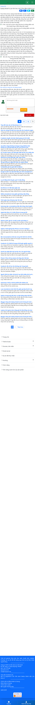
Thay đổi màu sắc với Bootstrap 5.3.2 (11, 125)
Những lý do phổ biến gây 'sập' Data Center (13, 157)
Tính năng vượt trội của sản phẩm (13, 370)
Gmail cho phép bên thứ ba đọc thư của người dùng (15, 251)
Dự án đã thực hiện (9, 356)
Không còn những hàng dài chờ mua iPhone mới (14, 147)
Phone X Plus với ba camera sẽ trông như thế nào (15, 258)
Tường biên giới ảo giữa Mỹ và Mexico (11, 167)
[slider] (10, 108)
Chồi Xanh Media (20, 676)
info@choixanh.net (6, 671)
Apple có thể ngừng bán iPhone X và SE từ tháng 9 (15, 228)
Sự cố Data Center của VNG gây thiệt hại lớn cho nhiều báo (17, 152)
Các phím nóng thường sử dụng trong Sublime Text (15, 146)
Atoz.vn (3, 678)
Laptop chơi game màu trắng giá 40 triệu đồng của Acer (16, 310)
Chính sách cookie (6, 685)
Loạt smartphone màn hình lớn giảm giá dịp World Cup (16, 289)
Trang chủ (6, 337)
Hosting (5, 360)
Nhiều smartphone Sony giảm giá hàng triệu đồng (15, 194)
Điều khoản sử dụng (6, 683)
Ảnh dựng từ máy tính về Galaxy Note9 (10, 87)
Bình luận (23, 109)
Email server (6, 351)
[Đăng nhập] (27, 2)
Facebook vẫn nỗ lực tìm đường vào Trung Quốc (14, 266)
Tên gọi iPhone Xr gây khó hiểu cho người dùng (14, 162)
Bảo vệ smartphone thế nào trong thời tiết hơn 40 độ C (16, 237)
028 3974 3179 (5, 670)
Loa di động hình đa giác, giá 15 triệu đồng (13, 180)
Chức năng (6, 365)
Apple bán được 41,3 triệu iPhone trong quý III (14, 212)
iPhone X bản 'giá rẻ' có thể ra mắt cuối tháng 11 (14, 220)
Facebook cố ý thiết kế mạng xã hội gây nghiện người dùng (18, 243)
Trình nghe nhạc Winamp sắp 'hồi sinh (11, 200)
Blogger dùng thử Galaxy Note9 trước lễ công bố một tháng (18, 302)
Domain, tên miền (8, 346)
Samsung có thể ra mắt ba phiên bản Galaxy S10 (14, 282)
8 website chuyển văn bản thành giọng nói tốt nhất (15, 138)
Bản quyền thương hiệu (7, 686)
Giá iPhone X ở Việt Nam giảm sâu (10, 188)
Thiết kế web (7, 342)
